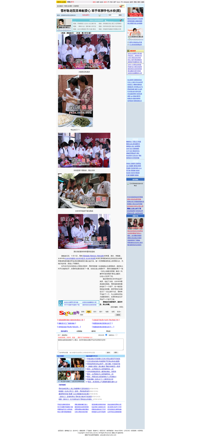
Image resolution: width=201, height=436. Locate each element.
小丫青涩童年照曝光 (64, 381)
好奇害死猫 (135, 158)
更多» (119, 312)
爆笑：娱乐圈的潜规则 (134, 235)
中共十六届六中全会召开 (135, 82)
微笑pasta (129, 144)
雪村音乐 (93, 256)
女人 (118, 2)
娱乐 (101, 2)
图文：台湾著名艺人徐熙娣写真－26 (100, 369)
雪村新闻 (86, 256)
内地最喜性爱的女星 (64, 369)
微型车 (138, 96)
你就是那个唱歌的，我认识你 (84, 170)
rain (127, 166)
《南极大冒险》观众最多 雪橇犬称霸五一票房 (103, 366)
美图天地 (135, 216)
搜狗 (142, 2)
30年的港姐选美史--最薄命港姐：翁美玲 (101, 371)
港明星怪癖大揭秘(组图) (134, 21)
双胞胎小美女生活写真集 (134, 204)
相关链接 (62, 385)
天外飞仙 (129, 148)
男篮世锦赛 (130, 89)
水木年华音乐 (80, 258)
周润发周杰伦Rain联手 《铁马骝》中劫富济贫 (103, 364)
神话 (137, 153)
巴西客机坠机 (137, 80)
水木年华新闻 (70, 258)
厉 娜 (127, 175)
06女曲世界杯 (131, 94)
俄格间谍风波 (137, 84)
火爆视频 (135, 26)
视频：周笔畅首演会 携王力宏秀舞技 (110, 23)
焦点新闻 (130, 80)
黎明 (139, 166)
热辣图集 (135, 5)
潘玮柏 (136, 166)
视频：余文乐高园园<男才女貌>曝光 (84, 29)
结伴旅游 (130, 101)
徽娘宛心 (129, 141)
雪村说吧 (100, 256)
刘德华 (133, 163)
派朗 (128, 96)
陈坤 (136, 168)
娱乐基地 (135, 179)
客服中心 (96, 430)
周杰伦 (128, 163)
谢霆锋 (131, 166)
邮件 (131, 2)
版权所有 (120, 433)
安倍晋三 (130, 84)
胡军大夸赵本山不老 (135, 42)
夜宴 (139, 141)
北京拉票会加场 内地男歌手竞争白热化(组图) (103, 361)
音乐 (94, 312)
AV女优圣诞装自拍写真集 (135, 197)
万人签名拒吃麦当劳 (78, 369)
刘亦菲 (133, 173)
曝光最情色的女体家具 (134, 245)
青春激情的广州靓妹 (133, 240)
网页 (88, 312)
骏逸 (134, 96)
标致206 (130, 98)
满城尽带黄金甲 (131, 153)
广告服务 (89, 430)
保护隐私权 (110, 430)
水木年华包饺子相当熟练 (84, 211)
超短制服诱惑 (131, 211)
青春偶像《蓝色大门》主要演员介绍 (100, 379)
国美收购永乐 (137, 101)
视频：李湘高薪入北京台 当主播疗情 (84, 23)
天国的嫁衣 (135, 148)
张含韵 (128, 173)
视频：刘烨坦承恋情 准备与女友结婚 (110, 26)
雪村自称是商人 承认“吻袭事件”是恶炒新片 (74, 388)
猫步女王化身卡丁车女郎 (135, 18)
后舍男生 (138, 163)
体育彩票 (139, 94)
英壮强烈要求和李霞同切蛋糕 (84, 252)
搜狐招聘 (82, 430)
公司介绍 (127, 430)
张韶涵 (136, 175)
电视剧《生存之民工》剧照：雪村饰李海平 (74, 391)
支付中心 (75, 430)
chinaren (126, 2)
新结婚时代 (136, 144)
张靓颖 (132, 175)
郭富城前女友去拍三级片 (135, 242)
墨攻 (140, 155)
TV (122, 2)
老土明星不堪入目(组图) (134, 23)
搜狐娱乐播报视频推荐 (96, 20)
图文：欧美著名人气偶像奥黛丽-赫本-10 (102, 382)
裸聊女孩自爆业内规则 (134, 238)
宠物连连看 (130, 213)
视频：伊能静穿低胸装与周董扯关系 (110, 29)
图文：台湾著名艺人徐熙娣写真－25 (100, 374)
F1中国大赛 (131, 91)
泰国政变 (130, 87)
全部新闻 (133, 430)
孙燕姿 (137, 170)
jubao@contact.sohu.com (108, 435)
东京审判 (129, 155)
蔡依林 (137, 173)
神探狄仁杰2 (130, 146)
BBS (139, 2)
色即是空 (129, 158)
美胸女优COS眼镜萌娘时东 (135, 201)
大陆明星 (76, 6)
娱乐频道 (60, 6)
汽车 (111, 2)
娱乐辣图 (60, 356)
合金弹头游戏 (138, 213)
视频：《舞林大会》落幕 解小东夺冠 (84, 26)
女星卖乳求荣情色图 (78, 381)
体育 (98, 2)
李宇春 (128, 170)
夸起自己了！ (75, 130)
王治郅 (140, 89)
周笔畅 (133, 170)
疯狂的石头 (136, 151)
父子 (127, 151)
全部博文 (140, 430)
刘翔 (136, 91)
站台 (130, 151)
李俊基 (128, 168)
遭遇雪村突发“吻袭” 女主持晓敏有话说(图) (74, 394)
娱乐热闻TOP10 (92, 356)
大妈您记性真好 (84, 72)
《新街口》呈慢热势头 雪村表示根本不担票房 (75, 396)
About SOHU (119, 430)
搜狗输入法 (68, 430)
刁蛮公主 (135, 141)
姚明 (136, 89)
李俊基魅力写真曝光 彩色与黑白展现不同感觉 (103, 359)
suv (132, 96)
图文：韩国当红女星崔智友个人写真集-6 (101, 377)
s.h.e (140, 168)
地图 (107, 312)
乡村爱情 (137, 146)
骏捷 (134, 98)
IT (108, 2)
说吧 (113, 312)
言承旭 (133, 168)
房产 (115, 2)
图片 (100, 312)
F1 (142, 87)
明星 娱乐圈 (68, 6)
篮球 (139, 91)
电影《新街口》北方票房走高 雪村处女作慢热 (76, 399)
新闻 (82, 312)
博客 (135, 2)
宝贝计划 (135, 155)
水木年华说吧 (90, 258)
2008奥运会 (137, 87)
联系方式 (102, 430)
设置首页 (61, 430)
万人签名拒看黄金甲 (135, 44)
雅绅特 (138, 98)
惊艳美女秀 (139, 211)
